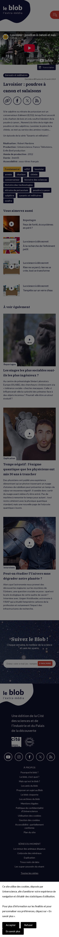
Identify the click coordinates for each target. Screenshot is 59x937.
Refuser (28, 925)
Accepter (11, 925)
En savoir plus (13, 931)
